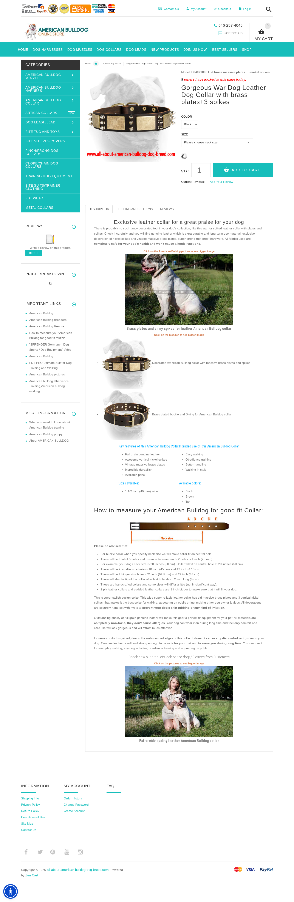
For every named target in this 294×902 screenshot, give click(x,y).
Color (186, 116)
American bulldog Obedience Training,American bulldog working (49, 386)
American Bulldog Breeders (48, 319)
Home (88, 63)
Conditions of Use (33, 817)
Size (184, 134)
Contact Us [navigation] (171, 9)
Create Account (74, 811)
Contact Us (233, 33)
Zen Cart (31, 875)
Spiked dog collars (112, 63)
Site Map (27, 823)
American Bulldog (41, 313)
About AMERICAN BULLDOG (49, 440)
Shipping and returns (134, 209)
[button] (267, 10)
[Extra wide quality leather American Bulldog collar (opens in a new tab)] (179, 701)
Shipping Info (30, 798)
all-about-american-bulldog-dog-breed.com (78, 869)
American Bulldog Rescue (46, 326)
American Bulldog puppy (45, 434)
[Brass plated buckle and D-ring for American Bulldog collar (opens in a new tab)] (126, 414)
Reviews (167, 209)
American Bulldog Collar (96, 63)
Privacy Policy (30, 804)
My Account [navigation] (198, 9)
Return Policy (30, 811)
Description (99, 209)
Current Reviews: (193, 181)
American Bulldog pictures (47, 374)
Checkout (224, 9)
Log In (247, 9)
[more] (34, 253)
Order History (73, 798)
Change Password (76, 804)
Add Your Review (221, 181)
